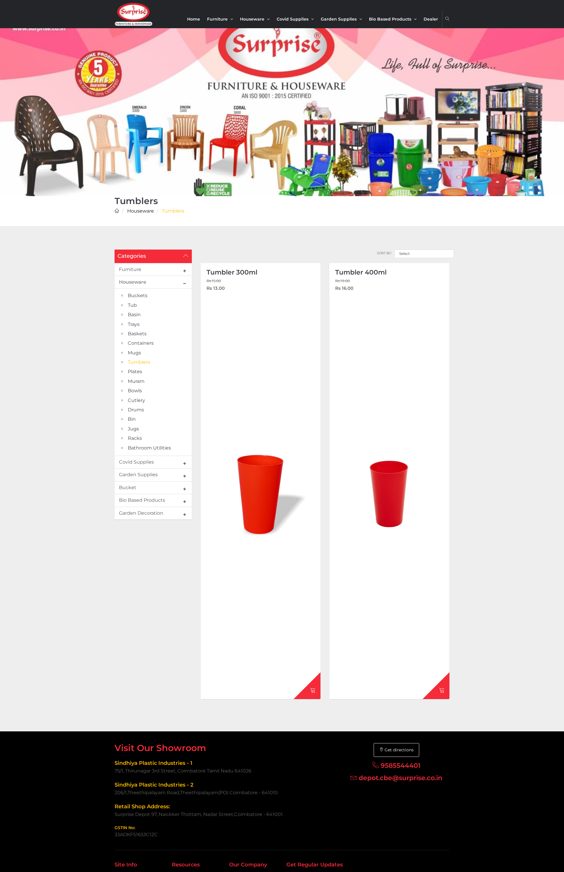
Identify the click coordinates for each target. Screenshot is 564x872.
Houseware (253, 19)
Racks (135, 438)
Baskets (137, 333)
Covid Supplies (293, 19)
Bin (132, 419)
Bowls (135, 390)
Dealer (431, 19)
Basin (134, 314)
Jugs (133, 429)
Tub (132, 305)
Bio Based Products (390, 19)
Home (193, 19)
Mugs (134, 353)
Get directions (398, 750)
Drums (136, 410)
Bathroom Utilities (149, 448)
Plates (135, 371)
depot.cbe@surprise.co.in (400, 778)
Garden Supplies (339, 19)
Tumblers (139, 362)
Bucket (127, 487)
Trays (134, 324)
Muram (136, 381)
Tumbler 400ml (361, 272)
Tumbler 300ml (232, 272)
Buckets (137, 295)
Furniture (218, 19)
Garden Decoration (141, 513)
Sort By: (384, 253)
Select (404, 253)
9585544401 (400, 766)
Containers (141, 343)
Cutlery (136, 400)
